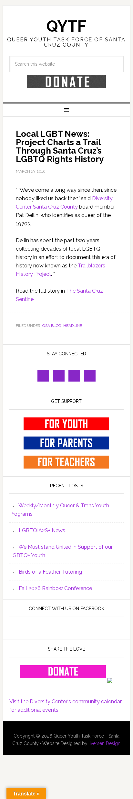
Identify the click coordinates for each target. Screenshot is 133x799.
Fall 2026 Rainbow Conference (55, 588)
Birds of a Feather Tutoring (50, 572)
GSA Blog (51, 325)
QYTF (66, 26)
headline (72, 325)
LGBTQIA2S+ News (42, 530)
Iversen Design (105, 743)
